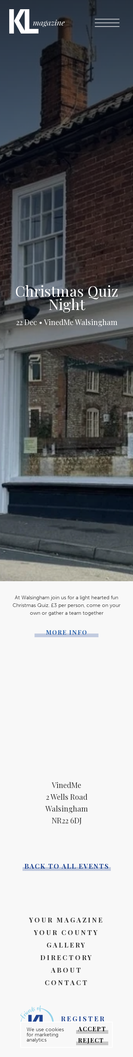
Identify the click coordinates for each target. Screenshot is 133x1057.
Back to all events (66, 866)
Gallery (66, 945)
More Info (67, 632)
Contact (67, 982)
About (66, 970)
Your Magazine (66, 919)
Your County (66, 932)
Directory (66, 957)
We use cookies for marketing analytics (45, 1035)
